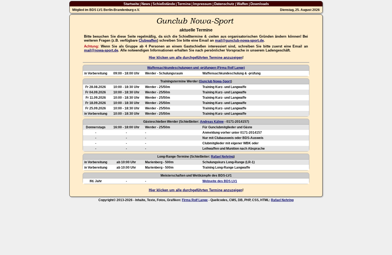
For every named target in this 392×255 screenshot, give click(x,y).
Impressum (202, 4)
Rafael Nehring (222, 156)
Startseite (131, 4)
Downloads (259, 4)
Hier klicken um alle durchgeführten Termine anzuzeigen (195, 57)
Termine (184, 4)
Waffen (242, 4)
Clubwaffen (148, 40)
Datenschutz (224, 4)
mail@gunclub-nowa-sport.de (239, 40)
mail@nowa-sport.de (101, 50)
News (145, 4)
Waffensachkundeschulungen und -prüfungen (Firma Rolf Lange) (196, 68)
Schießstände (164, 4)
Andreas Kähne (212, 121)
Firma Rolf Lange (195, 200)
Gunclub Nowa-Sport (215, 81)
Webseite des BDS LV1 (219, 181)
